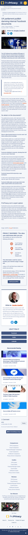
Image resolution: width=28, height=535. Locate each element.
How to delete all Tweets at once (11, 411)
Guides (14, 460)
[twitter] (8, 33)
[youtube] (13, 527)
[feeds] (21, 527)
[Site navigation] (21, 3)
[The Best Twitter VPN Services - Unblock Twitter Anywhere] (14, 393)
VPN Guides (14, 462)
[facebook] (7, 527)
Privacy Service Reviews (14, 489)
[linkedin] (11, 33)
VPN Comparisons (14, 445)
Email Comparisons (13, 451)
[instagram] (15, 527)
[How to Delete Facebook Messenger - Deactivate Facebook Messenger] (14, 377)
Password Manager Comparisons (14, 449)
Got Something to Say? (14, 431)
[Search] (25, 3)
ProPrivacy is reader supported (9, 12)
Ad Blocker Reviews (14, 487)
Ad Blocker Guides (14, 470)
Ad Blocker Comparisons (14, 453)
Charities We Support (20, 520)
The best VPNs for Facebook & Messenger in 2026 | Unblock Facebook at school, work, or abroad (14, 361)
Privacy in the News (8, 6)
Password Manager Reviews (14, 483)
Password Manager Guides (14, 466)
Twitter (14, 337)
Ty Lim (10, 228)
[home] (2, 7)
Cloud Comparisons (14, 447)
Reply (24, 423)
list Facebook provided (18, 162)
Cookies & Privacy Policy (15, 531)
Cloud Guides (14, 464)
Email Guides (14, 468)
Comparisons (14, 443)
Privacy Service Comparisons (14, 455)
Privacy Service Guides (14, 472)
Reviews (14, 477)
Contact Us (14, 522)
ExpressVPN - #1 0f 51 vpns (10, 274)
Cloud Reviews (14, 481)
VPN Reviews (14, 479)
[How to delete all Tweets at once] (14, 409)
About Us (4, 520)
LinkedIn (14, 341)
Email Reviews (14, 485)
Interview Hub (11, 520)
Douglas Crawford (19, 30)
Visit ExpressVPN (13, 281)
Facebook (14, 333)
